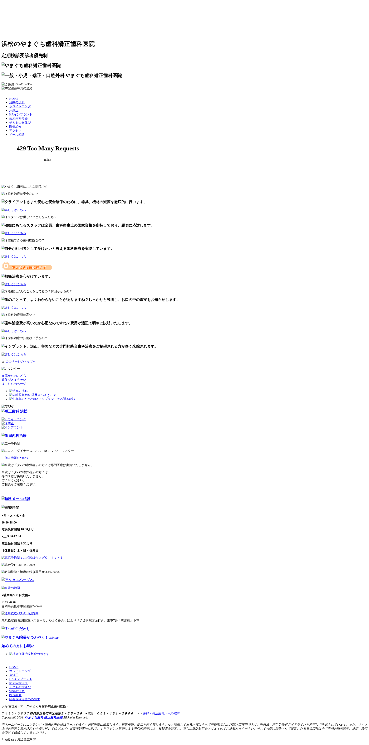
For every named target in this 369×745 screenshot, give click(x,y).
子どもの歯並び (20, 122)
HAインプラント (20, 114)
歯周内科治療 (18, 118)
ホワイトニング (20, 106)
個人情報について (17, 458)
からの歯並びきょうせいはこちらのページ (14, 379)
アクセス (15, 130)
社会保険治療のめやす (24, 699)
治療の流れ (17, 102)
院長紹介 (15, 126)
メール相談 (17, 134)
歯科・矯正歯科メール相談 (161, 713)
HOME (13, 98)
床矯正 (13, 110)
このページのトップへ (20, 361)
